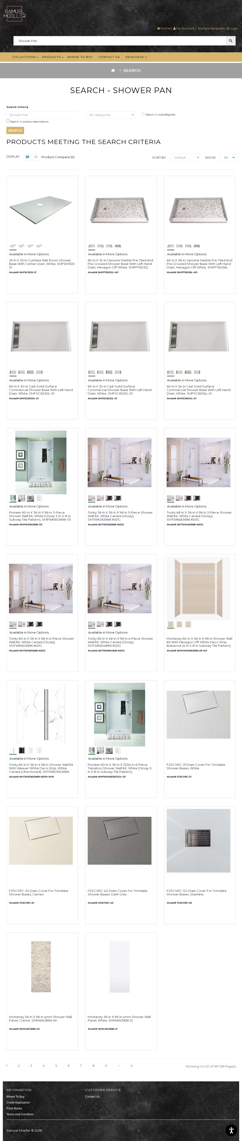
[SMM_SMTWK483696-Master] (198, 462)
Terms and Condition (20, 1114)
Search (132, 70)
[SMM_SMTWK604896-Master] (119, 588)
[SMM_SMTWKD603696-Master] (41, 714)
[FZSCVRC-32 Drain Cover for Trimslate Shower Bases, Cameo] (41, 840)
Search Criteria (17, 107)
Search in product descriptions (28, 121)
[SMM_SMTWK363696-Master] (119, 462)
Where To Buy (15, 1097)
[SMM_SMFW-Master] (41, 210)
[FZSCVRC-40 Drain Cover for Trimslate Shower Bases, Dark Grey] (119, 840)
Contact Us (92, 1097)
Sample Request (210, 28)
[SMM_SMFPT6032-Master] (119, 210)
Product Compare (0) (58, 157)
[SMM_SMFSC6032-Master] (119, 336)
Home (165, 28)
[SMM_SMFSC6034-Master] (198, 336)
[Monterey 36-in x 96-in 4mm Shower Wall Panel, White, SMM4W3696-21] (119, 966)
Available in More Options (29, 254)
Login (233, 28)
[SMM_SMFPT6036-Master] (198, 210)
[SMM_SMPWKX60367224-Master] (119, 714)
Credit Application (18, 1102)
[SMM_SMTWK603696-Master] (41, 588)
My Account (185, 28)
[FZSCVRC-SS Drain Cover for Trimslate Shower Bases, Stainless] (198, 840)
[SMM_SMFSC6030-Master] (41, 336)
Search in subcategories (160, 114)
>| (131, 1065)
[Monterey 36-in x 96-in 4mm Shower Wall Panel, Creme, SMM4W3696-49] (41, 966)
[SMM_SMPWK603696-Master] (41, 462)
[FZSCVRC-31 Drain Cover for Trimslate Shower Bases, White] (198, 714)
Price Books (14, 1108)
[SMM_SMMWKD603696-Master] (198, 588)
